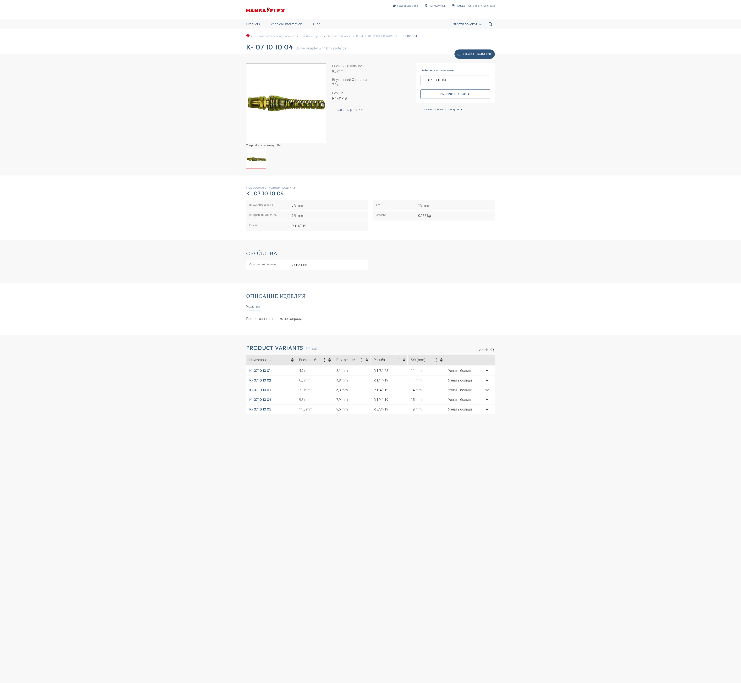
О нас (315, 24)
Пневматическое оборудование (274, 36)
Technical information (285, 24)
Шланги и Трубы (311, 36)
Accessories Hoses (338, 36)
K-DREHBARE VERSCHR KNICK (374, 36)
